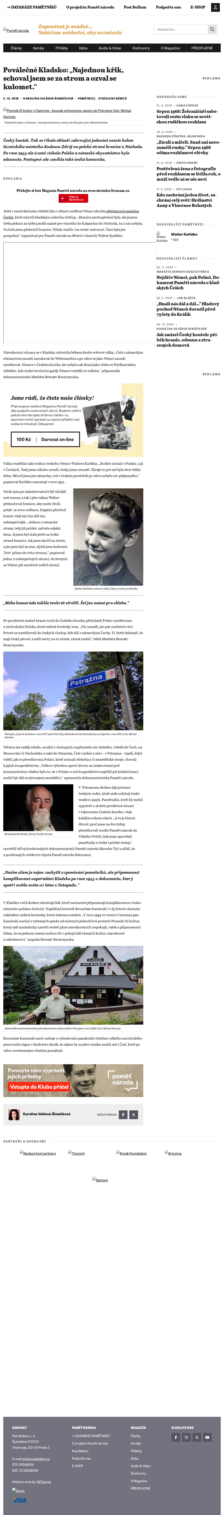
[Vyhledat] (212, 29)
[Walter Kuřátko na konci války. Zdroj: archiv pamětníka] (108, 537)
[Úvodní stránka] (16, 30)
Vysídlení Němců (112, 98)
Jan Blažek (186, 298)
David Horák (187, 163)
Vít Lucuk (184, 189)
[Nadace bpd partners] (39, 1160)
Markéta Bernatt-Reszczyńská (183, 271)
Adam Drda (196, 136)
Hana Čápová (187, 105)
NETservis (44, 1481)
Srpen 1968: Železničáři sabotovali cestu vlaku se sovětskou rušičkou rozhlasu (187, 117)
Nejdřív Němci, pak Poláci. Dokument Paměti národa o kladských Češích (188, 283)
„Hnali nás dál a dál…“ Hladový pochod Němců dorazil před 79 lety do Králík (188, 309)
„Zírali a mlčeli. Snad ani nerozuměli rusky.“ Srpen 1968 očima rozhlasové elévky (188, 148)
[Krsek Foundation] (136, 1160)
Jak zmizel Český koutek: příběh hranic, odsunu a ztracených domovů (187, 340)
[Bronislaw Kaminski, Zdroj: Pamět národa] (38, 807)
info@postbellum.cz (36, 1458)
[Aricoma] (184, 1160)
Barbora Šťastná (171, 136)
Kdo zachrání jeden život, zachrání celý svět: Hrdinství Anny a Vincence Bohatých (187, 200)
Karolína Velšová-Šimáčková (48, 98)
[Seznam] (112, 1187)
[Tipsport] (88, 1160)
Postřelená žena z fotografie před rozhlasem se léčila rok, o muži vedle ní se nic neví (189, 174)
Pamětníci (86, 98)
